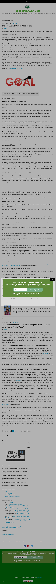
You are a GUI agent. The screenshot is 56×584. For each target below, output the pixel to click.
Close (52, 279)
